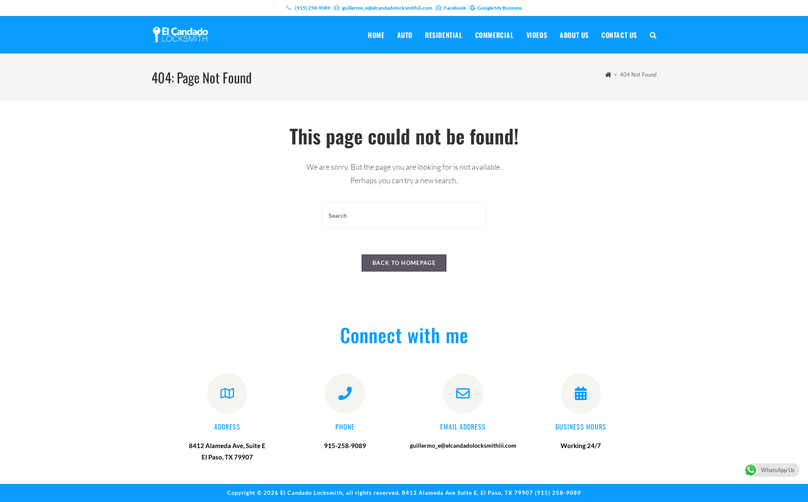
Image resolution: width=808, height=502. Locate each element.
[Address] (227, 393)
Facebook (455, 8)
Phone (345, 427)
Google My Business (500, 8)
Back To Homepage (404, 262)
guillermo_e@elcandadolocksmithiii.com (387, 8)
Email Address (463, 427)
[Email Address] (463, 393)
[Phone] (345, 393)
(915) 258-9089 (312, 8)
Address (227, 427)
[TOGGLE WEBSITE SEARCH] (653, 34)
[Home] (608, 74)
